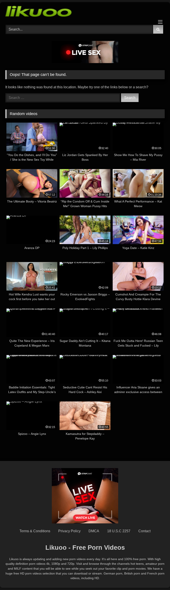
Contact (144, 531)
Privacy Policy (69, 531)
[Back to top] (156, 577)
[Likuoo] (85, 12)
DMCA (94, 531)
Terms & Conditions (34, 531)
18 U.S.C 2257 (118, 531)
